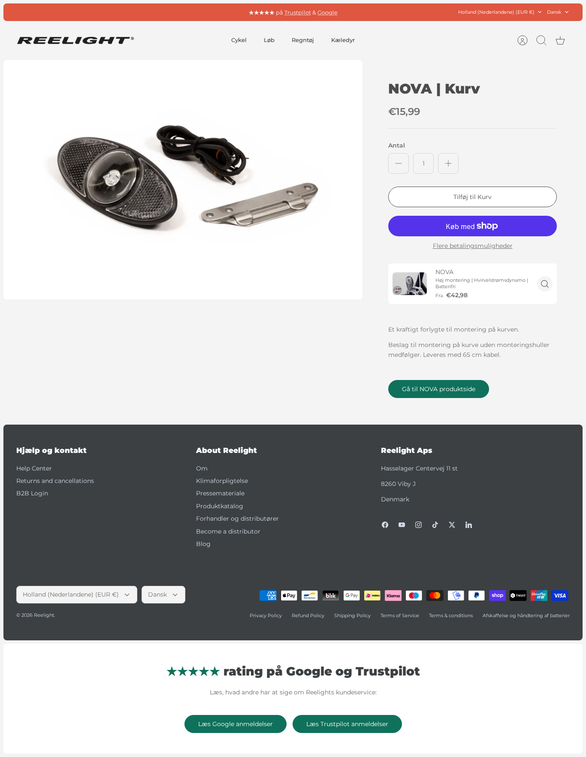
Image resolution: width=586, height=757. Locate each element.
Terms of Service (400, 615)
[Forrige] (198, 12)
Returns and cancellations (55, 481)
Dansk (554, 12)
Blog (203, 544)
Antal (396, 145)
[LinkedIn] (468, 524)
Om (202, 468)
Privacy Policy (266, 615)
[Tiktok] (435, 524)
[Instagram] (418, 524)
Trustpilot (297, 12)
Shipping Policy (352, 615)
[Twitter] (452, 524)
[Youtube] (401, 524)
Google (327, 12)
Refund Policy (308, 615)
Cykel (239, 39)
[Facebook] (385, 524)
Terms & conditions (451, 615)
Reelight (44, 615)
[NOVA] (410, 283)
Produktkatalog (219, 506)
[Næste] (387, 12)
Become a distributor (228, 531)
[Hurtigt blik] (545, 284)
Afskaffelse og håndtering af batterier (526, 615)
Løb (269, 39)
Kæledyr (343, 39)
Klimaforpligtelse (222, 481)
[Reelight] (75, 40)
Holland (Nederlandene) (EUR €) (496, 12)
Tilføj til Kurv (472, 197)
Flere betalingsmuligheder (473, 246)
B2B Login (32, 493)
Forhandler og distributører (237, 518)
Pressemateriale (220, 493)
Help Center (34, 468)
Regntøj (303, 39)
